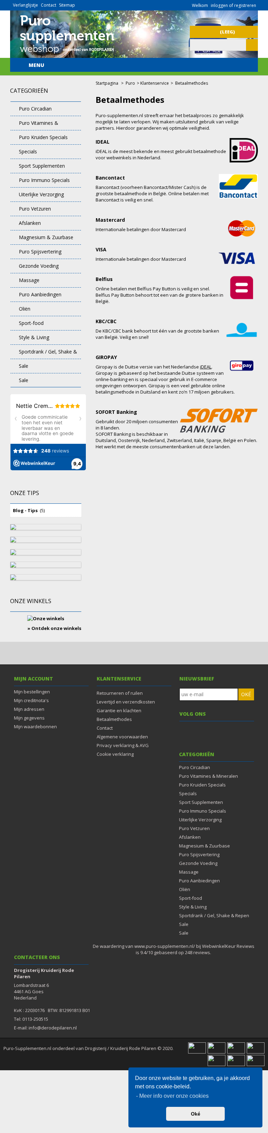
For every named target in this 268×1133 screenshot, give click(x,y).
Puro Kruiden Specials (43, 137)
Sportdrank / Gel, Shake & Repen (43, 353)
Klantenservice (154, 83)
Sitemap (67, 5)
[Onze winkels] (45, 616)
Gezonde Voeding (39, 266)
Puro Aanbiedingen (40, 294)
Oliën (24, 308)
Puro (130, 83)
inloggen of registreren (233, 5)
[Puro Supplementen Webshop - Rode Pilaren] (67, 55)
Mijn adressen (29, 709)
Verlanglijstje (25, 5)
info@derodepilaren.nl (53, 1028)
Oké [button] (195, 1114)
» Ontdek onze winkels (54, 628)
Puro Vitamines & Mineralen (34, 125)
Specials (28, 151)
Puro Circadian (35, 108)
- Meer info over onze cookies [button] (172, 1096)
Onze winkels (30, 601)
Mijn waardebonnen (35, 726)
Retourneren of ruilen (120, 693)
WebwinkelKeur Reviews (228, 946)
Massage (29, 280)
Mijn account (33, 678)
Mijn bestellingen (32, 692)
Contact (48, 5)
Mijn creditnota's (31, 700)
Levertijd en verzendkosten (126, 702)
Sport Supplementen (42, 165)
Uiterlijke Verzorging (41, 194)
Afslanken (30, 223)
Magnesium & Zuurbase (46, 237)
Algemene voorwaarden (122, 736)
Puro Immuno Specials (44, 180)
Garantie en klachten (119, 710)
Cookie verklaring (115, 754)
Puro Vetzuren (35, 208)
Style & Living (34, 337)
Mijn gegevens (29, 718)
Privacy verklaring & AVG (123, 745)
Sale (23, 366)
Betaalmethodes (114, 719)
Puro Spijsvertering (40, 251)
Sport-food (31, 323)
